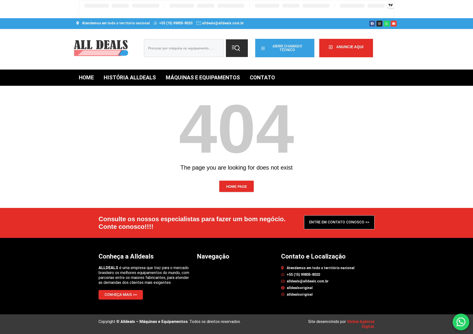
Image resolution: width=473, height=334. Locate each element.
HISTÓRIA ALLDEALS (130, 77)
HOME (86, 77)
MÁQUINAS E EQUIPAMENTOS (203, 77)
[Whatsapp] (386, 24)
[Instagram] (379, 24)
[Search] (237, 48)
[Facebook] (372, 24)
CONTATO (262, 77)
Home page (236, 187)
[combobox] (184, 48)
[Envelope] (394, 24)
